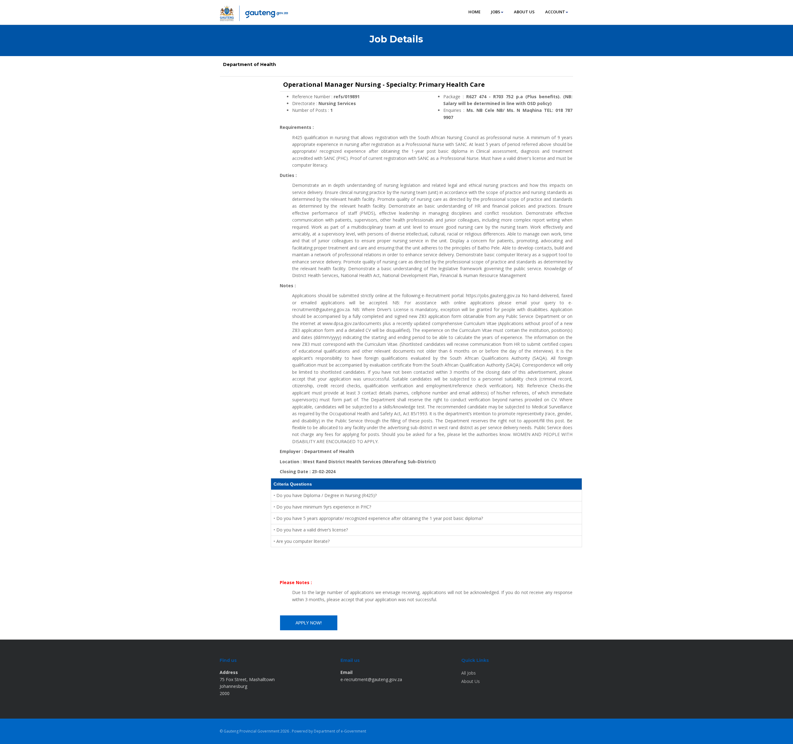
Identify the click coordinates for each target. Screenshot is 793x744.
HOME (474, 12)
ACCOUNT (555, 12)
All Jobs (468, 673)
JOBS (495, 12)
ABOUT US (524, 12)
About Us (470, 681)
